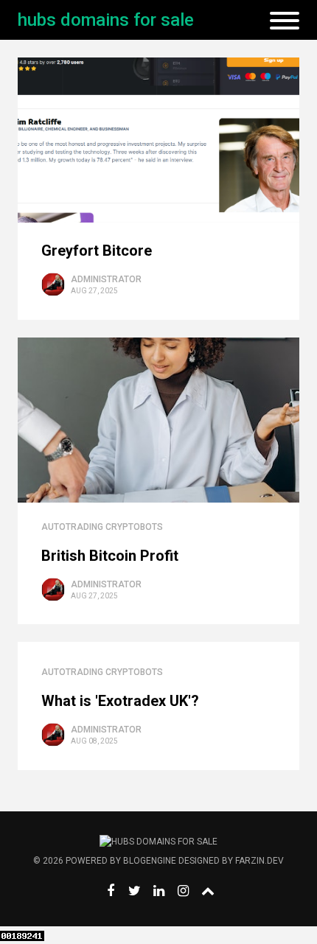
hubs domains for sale (106, 20)
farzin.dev (259, 861)
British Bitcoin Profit (109, 555)
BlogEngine (149, 861)
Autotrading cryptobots (102, 527)
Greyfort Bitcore (96, 250)
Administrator (106, 279)
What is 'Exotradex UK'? (120, 701)
